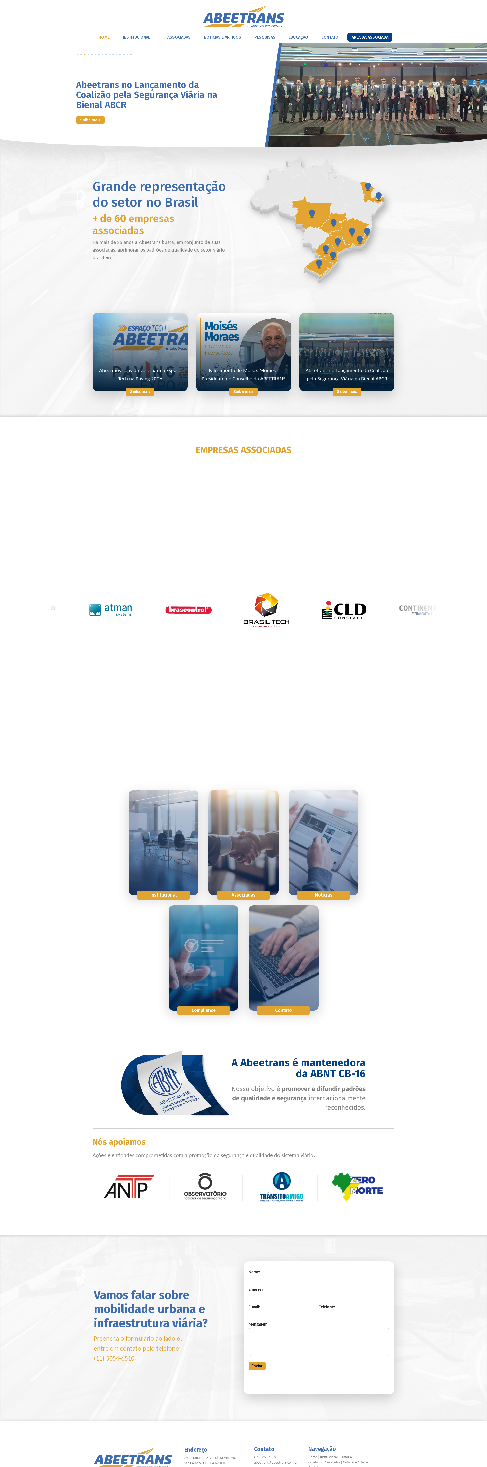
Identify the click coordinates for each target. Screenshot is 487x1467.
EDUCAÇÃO (298, 37)
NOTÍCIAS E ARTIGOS (222, 37)
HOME (104, 37)
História (346, 1457)
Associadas (332, 1462)
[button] (77, 54)
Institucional (329, 1457)
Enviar (257, 1366)
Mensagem (258, 1324)
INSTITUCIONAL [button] (137, 37)
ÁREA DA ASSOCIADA (370, 37)
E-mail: (254, 1307)
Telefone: (327, 1307)
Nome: (254, 1272)
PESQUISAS (264, 37)
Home (312, 1457)
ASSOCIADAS (179, 37)
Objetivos (315, 1462)
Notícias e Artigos (355, 1462)
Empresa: (256, 1289)
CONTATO (329, 37)
